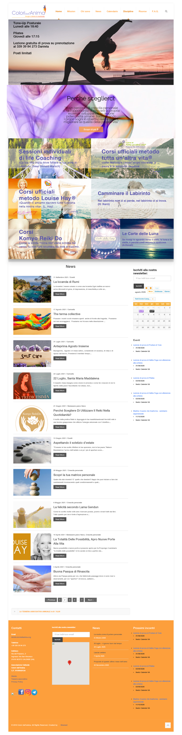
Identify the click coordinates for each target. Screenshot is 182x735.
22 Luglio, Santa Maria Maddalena (76, 378)
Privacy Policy (17, 682)
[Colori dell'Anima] (28, 11)
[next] (150, 288)
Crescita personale (75, 470)
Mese (151, 291)
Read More (59, 294)
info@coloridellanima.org (21, 637)
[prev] (146, 288)
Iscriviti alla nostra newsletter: (145, 271)
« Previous (50, 600)
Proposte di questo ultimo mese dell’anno (110, 643)
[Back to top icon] (168, 725)
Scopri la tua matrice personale (74, 475)
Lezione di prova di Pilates (143, 378)
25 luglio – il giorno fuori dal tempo (108, 662)
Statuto (14, 676)
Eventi (72, 277)
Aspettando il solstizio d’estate (73, 442)
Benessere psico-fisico (77, 406)
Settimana (158, 291)
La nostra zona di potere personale (108, 653)
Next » (90, 600)
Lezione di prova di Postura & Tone (147, 345)
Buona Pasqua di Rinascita (71, 571)
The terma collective (66, 314)
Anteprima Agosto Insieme (71, 346)
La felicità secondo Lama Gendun (75, 507)
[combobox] (144, 299)
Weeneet (64, 725)
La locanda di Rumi (66, 282)
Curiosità (71, 309)
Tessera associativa (19, 679)
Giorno (167, 291)
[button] (70, 611)
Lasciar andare (100, 634)
